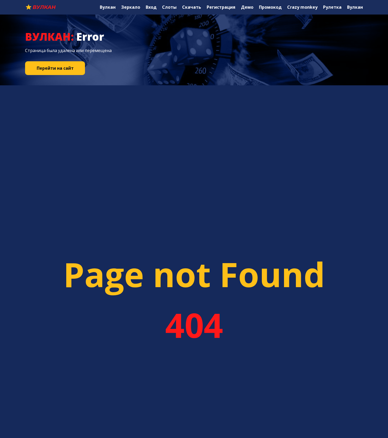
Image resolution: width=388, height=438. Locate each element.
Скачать (191, 7)
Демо (247, 7)
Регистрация (221, 7)
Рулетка (332, 7)
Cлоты (169, 7)
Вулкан (108, 7)
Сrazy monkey (302, 7)
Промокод (270, 7)
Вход (151, 7)
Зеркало (130, 7)
